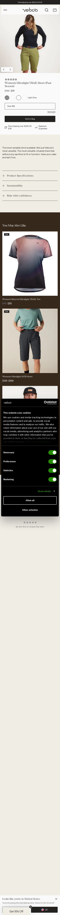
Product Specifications (20, 175)
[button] (16, 911)
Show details (44, 491)
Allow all (30, 500)
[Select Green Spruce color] (17, 369)
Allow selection (30, 510)
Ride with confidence (19, 195)
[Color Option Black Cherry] (24, 97)
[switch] (52, 461)
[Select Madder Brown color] (13, 369)
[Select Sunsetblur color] (6, 292)
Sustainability (15, 185)
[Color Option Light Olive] (18, 97)
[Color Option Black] (7, 97)
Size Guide (51, 112)
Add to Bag (30, 119)
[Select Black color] (10, 369)
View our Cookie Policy (38, 441)
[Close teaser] (30, 906)
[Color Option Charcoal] (12, 97)
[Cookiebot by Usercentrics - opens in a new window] (44, 403)
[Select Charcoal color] (6, 369)
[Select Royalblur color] (10, 292)
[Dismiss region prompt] (56, 898)
